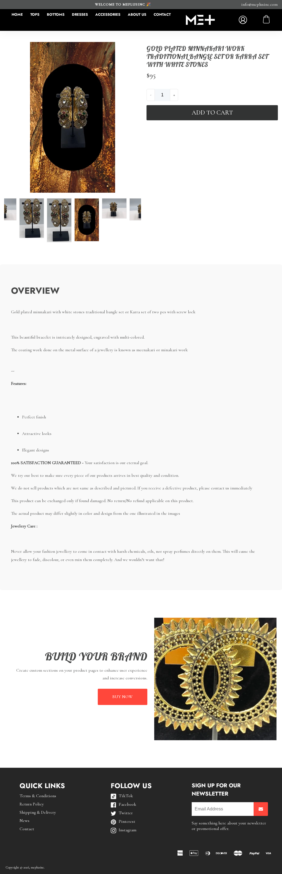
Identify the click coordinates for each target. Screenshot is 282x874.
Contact (162, 14)
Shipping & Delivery (38, 812)
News (24, 820)
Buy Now (122, 696)
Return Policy (32, 804)
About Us (137, 14)
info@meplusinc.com (259, 4)
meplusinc (37, 867)
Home (17, 14)
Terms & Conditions (38, 796)
